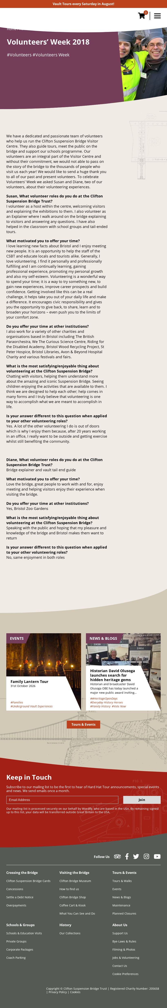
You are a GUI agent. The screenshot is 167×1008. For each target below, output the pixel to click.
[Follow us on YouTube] (157, 858)
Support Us (120, 933)
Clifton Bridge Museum (75, 881)
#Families (17, 702)
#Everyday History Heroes (106, 702)
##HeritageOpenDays (104, 698)
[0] (141, 16)
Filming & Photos (123, 949)
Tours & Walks (122, 881)
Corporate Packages (19, 949)
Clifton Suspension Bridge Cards (28, 881)
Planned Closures (124, 913)
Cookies (75, 992)
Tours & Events (83, 724)
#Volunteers (19, 55)
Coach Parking (16, 958)
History (65, 925)
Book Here (83, 4)
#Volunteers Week (51, 55)
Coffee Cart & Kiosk (72, 905)
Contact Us (119, 966)
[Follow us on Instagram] (146, 858)
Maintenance (121, 905)
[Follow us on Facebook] (127, 858)
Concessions (14, 889)
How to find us (69, 889)
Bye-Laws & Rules (124, 941)
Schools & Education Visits (24, 933)
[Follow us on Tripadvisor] (117, 858)
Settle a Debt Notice (19, 897)
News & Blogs (121, 897)
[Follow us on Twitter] (136, 858)
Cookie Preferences (125, 974)
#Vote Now (119, 706)
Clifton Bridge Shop (72, 897)
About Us (119, 925)
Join (142, 800)
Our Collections (69, 933)
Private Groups (16, 941)
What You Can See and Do (77, 913)
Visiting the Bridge (74, 872)
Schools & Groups (20, 925)
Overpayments (16, 905)
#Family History (100, 706)
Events (116, 889)
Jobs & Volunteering (125, 958)
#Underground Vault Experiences (32, 706)
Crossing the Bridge (22, 872)
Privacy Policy (58, 992)
